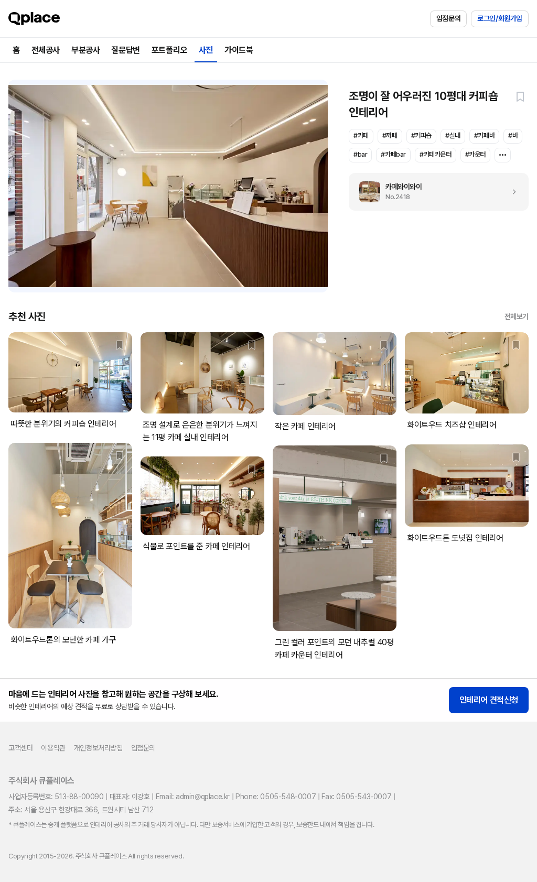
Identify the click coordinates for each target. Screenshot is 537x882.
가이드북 (238, 50)
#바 (513, 135)
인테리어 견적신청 (488, 700)
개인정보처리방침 (98, 748)
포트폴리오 (169, 50)
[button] (520, 96)
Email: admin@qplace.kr (193, 796)
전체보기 (516, 316)
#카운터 (475, 154)
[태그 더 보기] (503, 155)
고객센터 (20, 748)
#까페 (390, 135)
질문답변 (125, 50)
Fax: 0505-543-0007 (356, 796)
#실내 (452, 135)
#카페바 (484, 135)
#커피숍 (421, 135)
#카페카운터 (436, 154)
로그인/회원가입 (499, 18)
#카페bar (393, 154)
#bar (360, 154)
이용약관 (53, 748)
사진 (206, 50)
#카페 (361, 135)
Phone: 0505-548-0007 (275, 796)
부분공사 (85, 50)
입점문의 (448, 18)
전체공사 (45, 50)
